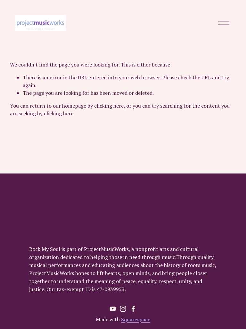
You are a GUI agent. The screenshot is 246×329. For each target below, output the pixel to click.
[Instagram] (123, 309)
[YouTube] (113, 309)
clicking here (109, 105)
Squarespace (135, 319)
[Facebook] (133, 309)
